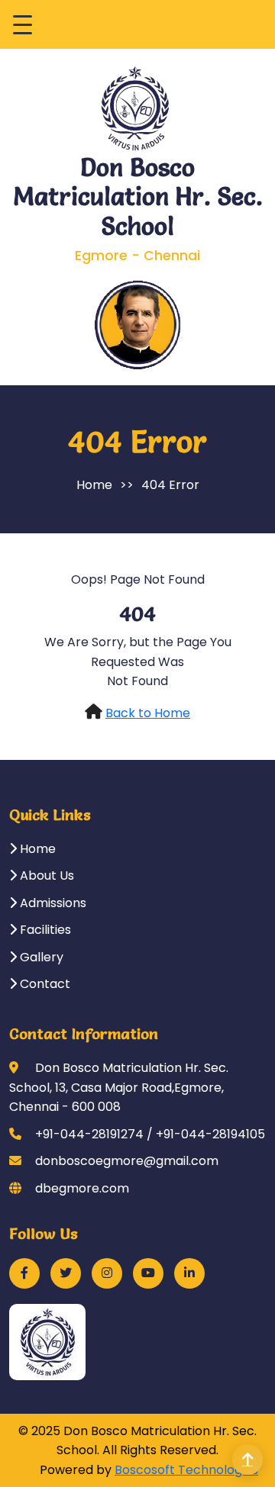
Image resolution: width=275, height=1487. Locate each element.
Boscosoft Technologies (186, 1470)
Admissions (51, 903)
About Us (45, 875)
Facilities (44, 929)
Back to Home (147, 713)
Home (94, 485)
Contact (43, 984)
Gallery (40, 957)
